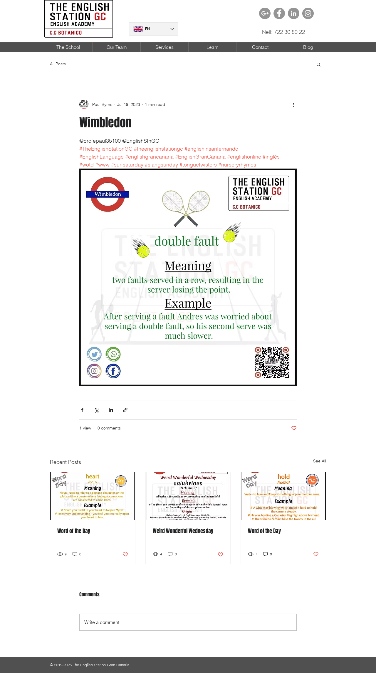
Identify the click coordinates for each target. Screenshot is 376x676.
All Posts (58, 63)
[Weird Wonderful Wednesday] (188, 496)
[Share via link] (125, 410)
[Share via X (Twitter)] (96, 410)
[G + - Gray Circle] (265, 13)
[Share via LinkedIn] (111, 410)
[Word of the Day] (92, 496)
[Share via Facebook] (82, 410)
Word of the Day (73, 531)
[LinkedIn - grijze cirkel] (293, 13)
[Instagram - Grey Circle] (308, 13)
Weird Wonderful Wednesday (183, 531)
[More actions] (293, 104)
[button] (318, 64)
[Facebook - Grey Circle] (279, 13)
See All (319, 461)
